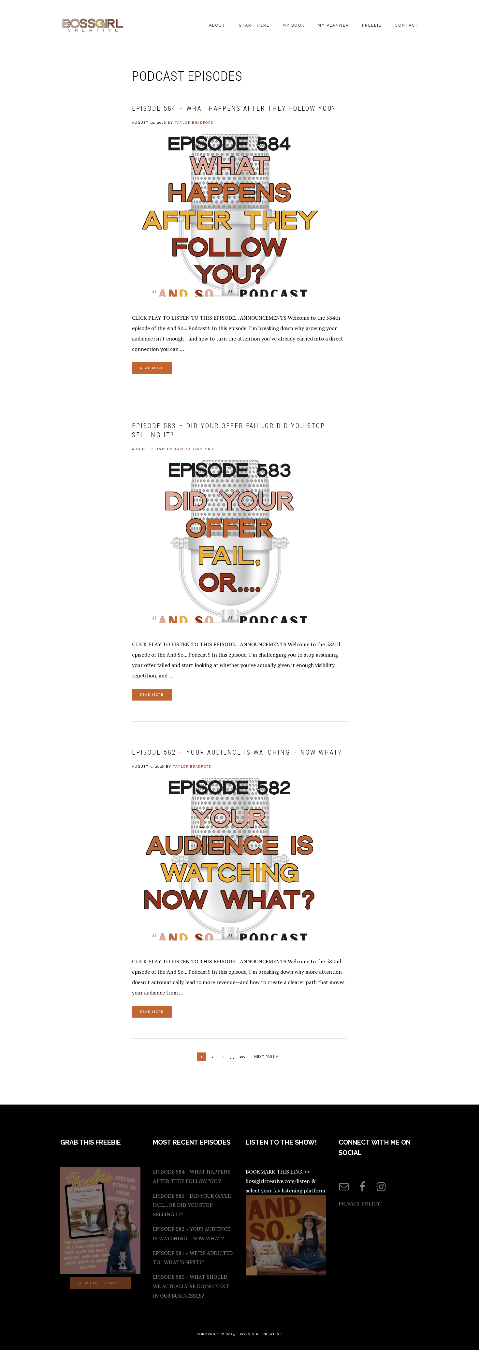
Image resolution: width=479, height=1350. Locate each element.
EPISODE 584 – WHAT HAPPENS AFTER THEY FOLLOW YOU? (234, 108)
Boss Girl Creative (92, 25)
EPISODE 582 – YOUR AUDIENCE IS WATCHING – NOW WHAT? (237, 752)
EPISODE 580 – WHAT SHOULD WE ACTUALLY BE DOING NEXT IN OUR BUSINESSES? (191, 1286)
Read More (152, 368)
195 (244, 1056)
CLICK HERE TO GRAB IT (100, 1283)
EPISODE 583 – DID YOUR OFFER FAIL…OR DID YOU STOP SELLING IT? (192, 1205)
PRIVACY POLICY (359, 1203)
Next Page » (266, 1056)
